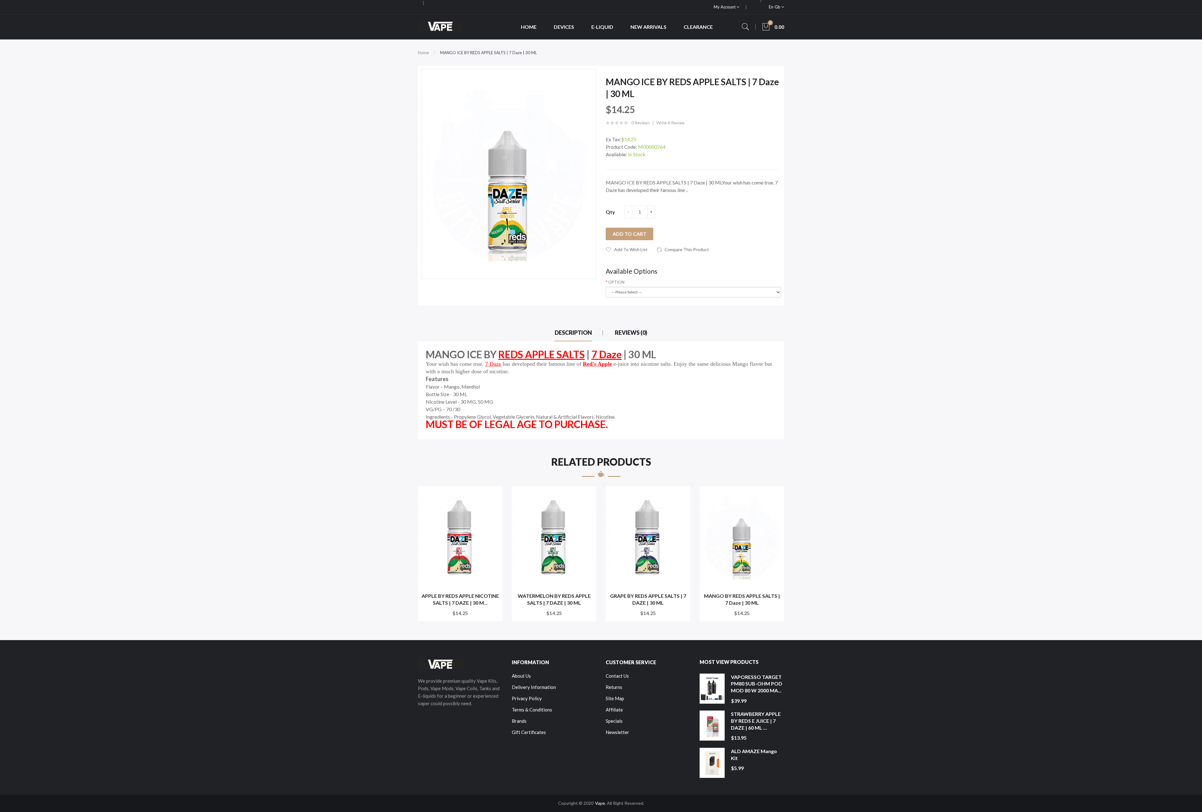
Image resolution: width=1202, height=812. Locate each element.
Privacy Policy (527, 698)
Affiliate (614, 709)
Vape (600, 803)
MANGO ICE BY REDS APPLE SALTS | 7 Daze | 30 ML (488, 52)
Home (423, 52)
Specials (614, 721)
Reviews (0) (631, 332)
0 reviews (640, 123)
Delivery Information (534, 687)
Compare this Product (687, 249)
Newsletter (617, 732)
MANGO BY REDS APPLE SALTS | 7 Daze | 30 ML (742, 599)
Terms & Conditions (532, 709)
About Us (521, 676)
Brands (519, 721)
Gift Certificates (529, 732)
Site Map (615, 698)
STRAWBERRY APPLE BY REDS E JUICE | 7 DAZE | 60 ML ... (756, 720)
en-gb (775, 6)
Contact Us (617, 676)
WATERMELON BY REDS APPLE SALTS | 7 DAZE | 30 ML (554, 599)
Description (573, 332)
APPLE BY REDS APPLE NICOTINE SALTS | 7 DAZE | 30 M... (460, 599)
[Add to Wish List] (493, 495)
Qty (610, 212)
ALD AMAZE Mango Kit (754, 754)
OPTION (616, 282)
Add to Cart (629, 234)
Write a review (670, 123)
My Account (725, 6)
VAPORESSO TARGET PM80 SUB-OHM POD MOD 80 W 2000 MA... (756, 683)
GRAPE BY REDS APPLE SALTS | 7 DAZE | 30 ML (648, 599)
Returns (614, 687)
